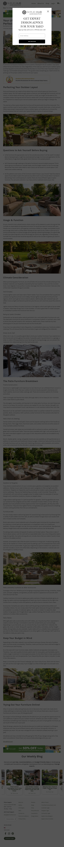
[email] (32, 34)
